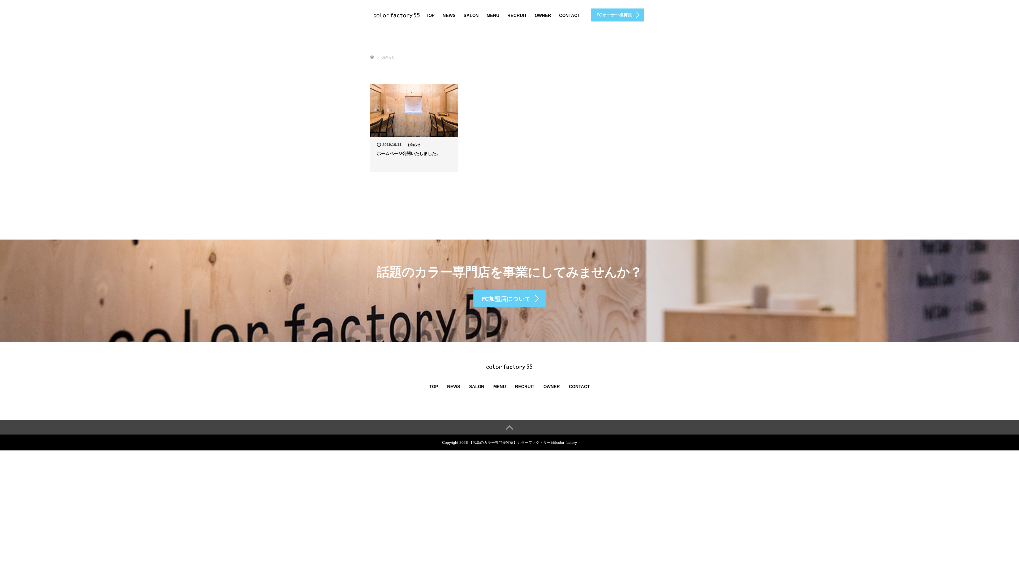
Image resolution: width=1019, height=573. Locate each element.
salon (471, 15)
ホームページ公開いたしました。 (409, 153)
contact (569, 15)
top (430, 15)
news (449, 15)
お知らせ (414, 145)
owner (543, 15)
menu (493, 15)
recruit (517, 15)
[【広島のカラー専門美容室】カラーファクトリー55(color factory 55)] (396, 14)
